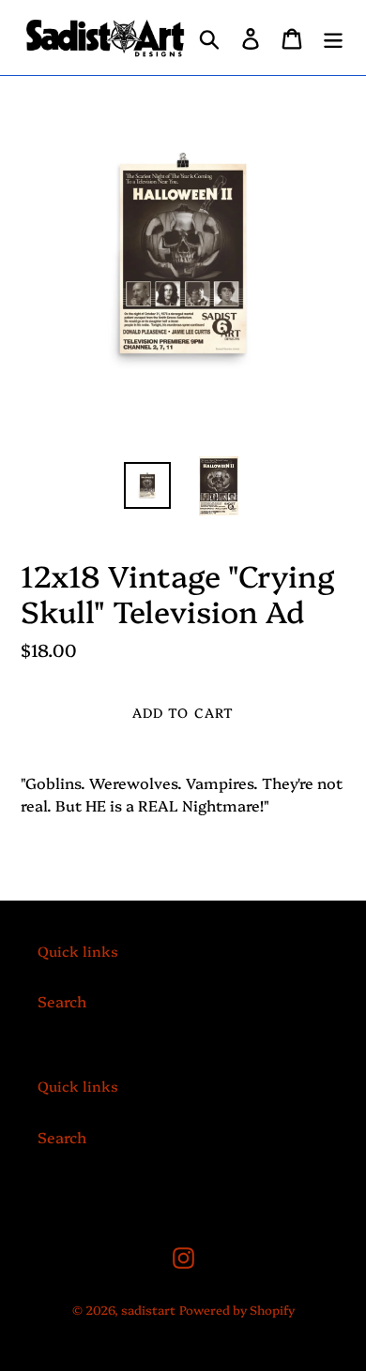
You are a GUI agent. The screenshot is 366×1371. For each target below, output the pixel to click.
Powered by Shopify (237, 1309)
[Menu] (333, 38)
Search (62, 1001)
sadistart (148, 1309)
